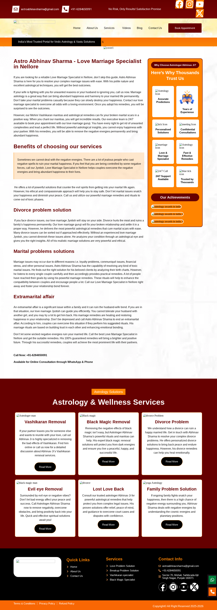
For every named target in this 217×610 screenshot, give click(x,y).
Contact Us (155, 28)
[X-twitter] (199, 13)
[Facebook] (179, 4)
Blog (139, 28)
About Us (92, 28)
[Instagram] (189, 4)
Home (77, 28)
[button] (110, 28)
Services (109, 28)
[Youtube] (199, 4)
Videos (126, 28)
